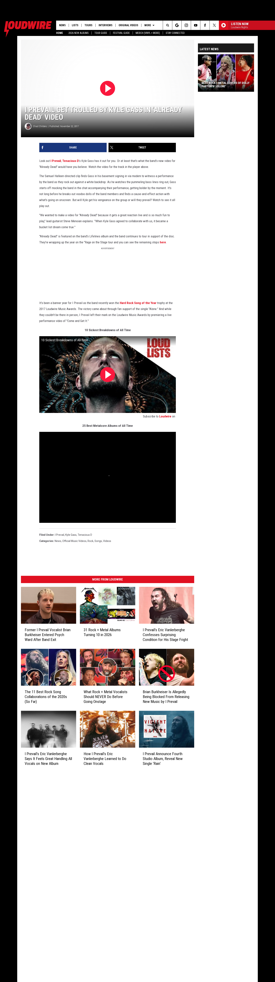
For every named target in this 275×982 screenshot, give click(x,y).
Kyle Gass (71, 534)
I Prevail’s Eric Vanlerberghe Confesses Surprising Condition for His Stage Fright (165, 635)
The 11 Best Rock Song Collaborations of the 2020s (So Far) (46, 697)
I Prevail (56, 161)
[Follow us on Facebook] (205, 25)
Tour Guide (100, 32)
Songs (98, 540)
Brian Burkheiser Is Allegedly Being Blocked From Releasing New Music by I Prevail (166, 697)
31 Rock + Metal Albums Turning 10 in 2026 (102, 632)
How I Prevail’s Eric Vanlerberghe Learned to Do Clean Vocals (105, 759)
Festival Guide (121, 32)
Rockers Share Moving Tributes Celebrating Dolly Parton (223, 84)
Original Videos (128, 25)
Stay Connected (175, 32)
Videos (107, 540)
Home (59, 32)
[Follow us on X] (214, 25)
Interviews (105, 25)
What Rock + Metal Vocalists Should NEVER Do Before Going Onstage (105, 697)
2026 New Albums (78, 32)
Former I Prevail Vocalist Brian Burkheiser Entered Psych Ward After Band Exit (48, 635)
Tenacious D (70, 161)
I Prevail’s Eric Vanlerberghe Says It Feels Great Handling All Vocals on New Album (48, 759)
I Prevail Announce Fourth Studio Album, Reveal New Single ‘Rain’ (163, 759)
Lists (75, 25)
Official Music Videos (74, 540)
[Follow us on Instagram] (186, 25)
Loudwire (165, 416)
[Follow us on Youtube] (195, 25)
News (62, 25)
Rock (90, 540)
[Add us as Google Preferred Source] (176, 25)
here (163, 242)
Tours (88, 25)
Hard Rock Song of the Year (138, 303)
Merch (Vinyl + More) (148, 32)
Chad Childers (40, 126)
